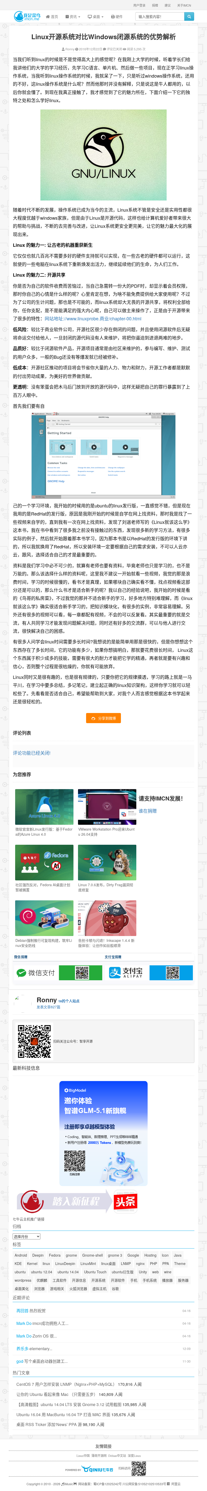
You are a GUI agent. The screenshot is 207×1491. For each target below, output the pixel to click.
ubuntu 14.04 (68, 1271)
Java (178, 1255)
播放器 (167, 1280)
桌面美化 (22, 1288)
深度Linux (134, 1456)
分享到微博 (107, 718)
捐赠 (155, 5)
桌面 (96, 16)
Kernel (32, 1263)
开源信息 (79, 1280)
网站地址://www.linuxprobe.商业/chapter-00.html (93, 318)
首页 (54, 16)
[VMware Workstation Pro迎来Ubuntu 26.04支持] (107, 807)
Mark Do (24, 1323)
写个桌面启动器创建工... (46, 1361)
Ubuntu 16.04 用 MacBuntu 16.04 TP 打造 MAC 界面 (63, 1414)
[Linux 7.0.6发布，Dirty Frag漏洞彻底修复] (107, 862)
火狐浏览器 (78, 1288)
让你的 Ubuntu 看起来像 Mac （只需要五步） (57, 1394)
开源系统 (98, 1280)
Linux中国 (83, 1456)
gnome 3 (115, 1255)
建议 (168, 5)
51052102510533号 (152, 1484)
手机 (133, 1280)
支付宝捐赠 (113, 956)
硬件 (119, 16)
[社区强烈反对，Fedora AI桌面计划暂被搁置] (44, 862)
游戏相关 (57, 1288)
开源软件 (118, 1280)
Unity (143, 1271)
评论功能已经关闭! (31, 752)
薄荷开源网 (99, 1456)
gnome (71, 1255)
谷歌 (115, 1288)
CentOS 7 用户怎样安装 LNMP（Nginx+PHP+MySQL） (66, 1384)
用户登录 (139, 5)
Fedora (55, 1255)
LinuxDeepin (65, 1263)
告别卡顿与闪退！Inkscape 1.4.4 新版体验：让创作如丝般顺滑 (106, 943)
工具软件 (60, 1280)
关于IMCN (184, 5)
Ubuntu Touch (95, 1271)
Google (133, 1255)
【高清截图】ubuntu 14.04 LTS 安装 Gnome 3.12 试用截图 (68, 1404)
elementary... (41, 1348)
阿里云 (175, 1484)
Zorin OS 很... (45, 1336)
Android (21, 1255)
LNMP (126, 1263)
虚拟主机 (99, 1288)
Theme (180, 1263)
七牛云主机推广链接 (28, 1218)
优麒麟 (42, 1280)
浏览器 (39, 1288)
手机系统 (150, 1280)
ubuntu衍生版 (123, 1271)
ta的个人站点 (69, 1000)
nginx (140, 1263)
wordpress (23, 1280)
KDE (18, 1263)
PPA (165, 1263)
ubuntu (20, 1271)
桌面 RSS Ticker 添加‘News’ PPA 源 (49, 1424)
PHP (153, 1263)
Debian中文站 (117, 1456)
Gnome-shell (92, 1255)
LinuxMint (88, 1263)
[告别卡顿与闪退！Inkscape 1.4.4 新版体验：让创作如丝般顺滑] (107, 918)
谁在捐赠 (148, 810)
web (155, 1271)
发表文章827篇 (48, 1006)
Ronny (69, 49)
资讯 (73, 16)
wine (167, 1271)
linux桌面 (108, 1263)
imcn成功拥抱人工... (50, 1323)
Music (68, 1484)
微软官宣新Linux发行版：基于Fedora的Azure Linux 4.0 (43, 832)
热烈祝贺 (38, 1311)
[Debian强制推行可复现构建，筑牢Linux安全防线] (44, 918)
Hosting (150, 1255)
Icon (165, 1255)
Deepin (38, 1255)
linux (46, 1263)
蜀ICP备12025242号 (107, 1484)
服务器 (183, 1280)
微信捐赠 (21, 956)
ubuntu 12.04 (41, 1271)
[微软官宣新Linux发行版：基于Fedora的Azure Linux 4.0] (44, 807)
